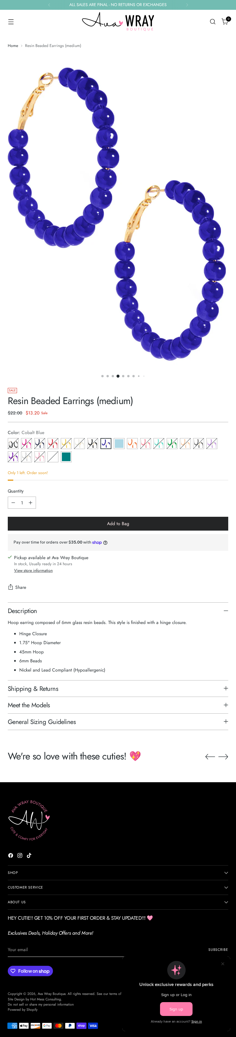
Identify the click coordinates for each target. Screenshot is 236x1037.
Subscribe (218, 949)
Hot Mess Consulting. (46, 999)
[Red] (52, 443)
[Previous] (49, 5)
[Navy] (39, 443)
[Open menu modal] (11, 22)
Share (20, 587)
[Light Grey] (26, 456)
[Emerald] (172, 443)
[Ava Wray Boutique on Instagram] (20, 856)
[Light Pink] (39, 456)
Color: (26, 432)
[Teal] (66, 456)
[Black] (92, 443)
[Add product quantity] (30, 502)
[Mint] (52, 456)
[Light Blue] (119, 443)
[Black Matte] (13, 443)
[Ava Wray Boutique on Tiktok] (29, 856)
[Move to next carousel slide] (223, 756)
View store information (33, 570)
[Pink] (145, 443)
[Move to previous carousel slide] (210, 757)
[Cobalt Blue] (105, 443)
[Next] (187, 5)
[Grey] (198, 443)
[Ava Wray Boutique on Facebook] (11, 856)
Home (13, 45)
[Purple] (13, 456)
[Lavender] (211, 443)
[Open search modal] (213, 22)
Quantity (16, 491)
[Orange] (132, 443)
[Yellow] (66, 443)
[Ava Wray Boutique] (118, 21)
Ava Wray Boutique (51, 993)
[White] (79, 443)
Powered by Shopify (22, 1009)
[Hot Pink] (26, 443)
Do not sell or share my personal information (41, 1004)
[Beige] (185, 443)
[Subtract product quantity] (13, 502)
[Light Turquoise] (158, 443)
